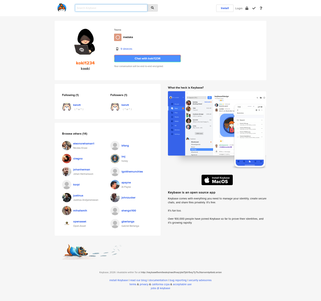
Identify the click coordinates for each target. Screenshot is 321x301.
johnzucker (128, 198)
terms (132, 284)
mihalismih (80, 211)
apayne (126, 182)
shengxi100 (128, 211)
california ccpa (161, 284)
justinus (78, 195)
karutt (77, 105)
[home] (61, 6)
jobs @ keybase (160, 288)
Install (225, 8)
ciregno (78, 159)
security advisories (200, 280)
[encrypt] (246, 8)
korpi (76, 185)
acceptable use (182, 284)
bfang (125, 146)
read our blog (138, 280)
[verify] (254, 8)
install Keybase (118, 280)
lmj (123, 156)
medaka (128, 37)
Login (238, 8)
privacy (144, 284)
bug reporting (178, 280)
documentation (158, 280)
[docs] (261, 8)
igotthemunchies (132, 172)
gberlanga (127, 221)
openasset (79, 221)
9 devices (126, 49)
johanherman (81, 169)
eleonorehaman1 (83, 143)
